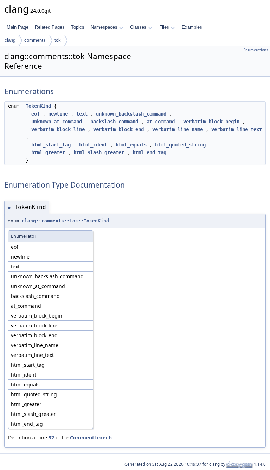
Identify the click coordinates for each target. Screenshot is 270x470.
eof (35, 114)
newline (58, 114)
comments (35, 40)
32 (51, 437)
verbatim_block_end (118, 129)
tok (57, 40)
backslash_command (114, 121)
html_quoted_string (180, 145)
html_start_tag (51, 145)
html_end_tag (149, 152)
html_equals (131, 145)
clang (10, 40)
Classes (138, 27)
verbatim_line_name (177, 129)
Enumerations (255, 49)
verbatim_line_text (236, 129)
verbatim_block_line (58, 129)
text (82, 114)
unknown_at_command (56, 121)
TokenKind (38, 106)
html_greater (48, 152)
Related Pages (50, 27)
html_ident (93, 145)
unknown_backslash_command (131, 114)
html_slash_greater (98, 152)
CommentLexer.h (91, 437)
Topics (77, 27)
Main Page (17, 27)
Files (164, 27)
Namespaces (104, 27)
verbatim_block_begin (211, 121)
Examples (192, 27)
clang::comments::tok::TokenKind (65, 220)
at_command (161, 121)
